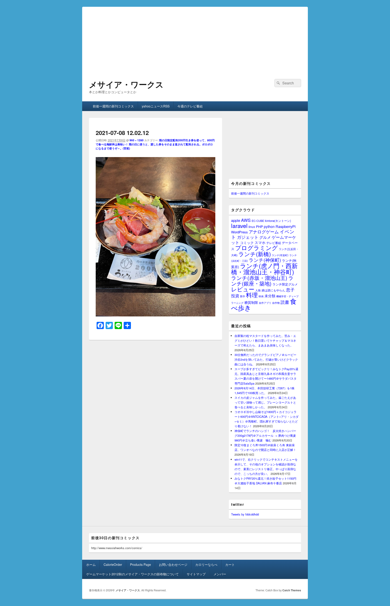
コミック (247, 242)
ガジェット (247, 237)
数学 (242, 296)
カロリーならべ (206, 564)
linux (251, 226)
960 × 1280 (137, 140)
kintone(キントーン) (278, 220)
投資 (235, 295)
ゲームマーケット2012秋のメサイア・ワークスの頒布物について (132, 574)
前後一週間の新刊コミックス (113, 106)
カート (230, 564)
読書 (285, 302)
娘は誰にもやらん (273, 290)
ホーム (91, 564)
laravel (239, 225)
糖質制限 (251, 302)
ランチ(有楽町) (280, 255)
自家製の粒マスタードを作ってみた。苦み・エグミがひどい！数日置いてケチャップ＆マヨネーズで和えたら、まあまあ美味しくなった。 (265, 340)
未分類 (270, 295)
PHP (259, 226)
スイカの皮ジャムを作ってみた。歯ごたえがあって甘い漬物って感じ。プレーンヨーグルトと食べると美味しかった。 (265, 402)
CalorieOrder (113, 564)
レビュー (242, 289)
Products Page (140, 564)
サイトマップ (196, 574)
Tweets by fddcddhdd (245, 514)
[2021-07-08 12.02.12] (155, 315)
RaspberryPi (286, 226)
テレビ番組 (273, 243)
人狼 (258, 290)
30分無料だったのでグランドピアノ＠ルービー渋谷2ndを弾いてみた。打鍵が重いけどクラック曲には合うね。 (266, 359)
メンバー (220, 574)
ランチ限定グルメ (285, 284)
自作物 (276, 302)
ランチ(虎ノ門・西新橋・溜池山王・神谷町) (264, 268)
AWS (246, 220)
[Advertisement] (195, 38)
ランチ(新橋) (254, 254)
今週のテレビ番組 (190, 106)
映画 (261, 296)
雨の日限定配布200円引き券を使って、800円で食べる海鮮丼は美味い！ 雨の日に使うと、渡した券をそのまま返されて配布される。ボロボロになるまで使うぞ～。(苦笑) (155, 144)
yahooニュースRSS (155, 106)
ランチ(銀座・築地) (262, 280)
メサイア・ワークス (126, 84)
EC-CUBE (258, 221)
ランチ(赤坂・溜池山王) (259, 277)
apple (235, 220)
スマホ (260, 242)
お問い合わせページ (173, 564)
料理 (252, 295)
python (269, 226)
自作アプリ (265, 302)
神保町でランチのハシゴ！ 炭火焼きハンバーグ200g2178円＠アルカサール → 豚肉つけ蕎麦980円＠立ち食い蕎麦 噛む (265, 435)
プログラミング (256, 247)
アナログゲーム (264, 231)
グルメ (265, 237)
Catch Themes (291, 590)
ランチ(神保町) (265, 259)
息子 (290, 289)
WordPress (239, 232)
